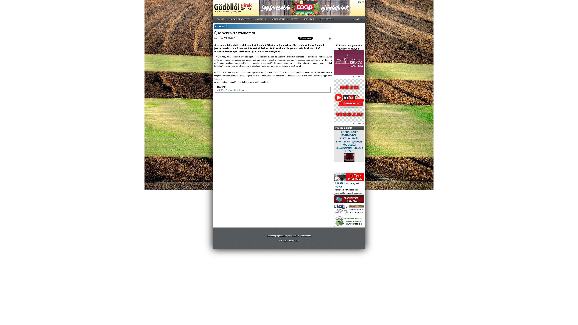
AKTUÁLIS (260, 19)
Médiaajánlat (306, 236)
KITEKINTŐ (325, 19)
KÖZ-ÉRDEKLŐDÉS (239, 19)
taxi (218, 90)
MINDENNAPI (278, 19)
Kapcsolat (271, 236)
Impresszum (281, 236)
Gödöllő (220, 19)
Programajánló (343, 128)
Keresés (356, 19)
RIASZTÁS (309, 19)
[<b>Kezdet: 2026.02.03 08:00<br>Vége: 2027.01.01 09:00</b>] (349, 157)
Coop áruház (239, 90)
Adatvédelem (293, 236)
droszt (230, 90)
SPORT (294, 19)
